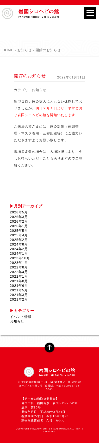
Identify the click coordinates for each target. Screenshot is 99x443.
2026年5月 (19, 212)
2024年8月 (19, 244)
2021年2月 (19, 299)
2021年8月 (19, 281)
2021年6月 (19, 286)
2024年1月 (19, 253)
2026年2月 (19, 221)
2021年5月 (19, 290)
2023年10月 (20, 258)
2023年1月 (19, 263)
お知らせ (39, 90)
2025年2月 (19, 240)
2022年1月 (19, 276)
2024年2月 (19, 249)
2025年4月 (19, 235)
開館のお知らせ (30, 75)
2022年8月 (19, 267)
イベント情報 (20, 317)
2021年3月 (19, 295)
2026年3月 (19, 217)
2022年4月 (19, 272)
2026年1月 (19, 226)
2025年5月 (19, 230)
